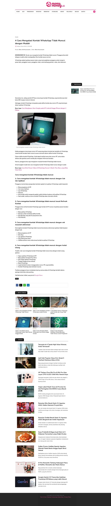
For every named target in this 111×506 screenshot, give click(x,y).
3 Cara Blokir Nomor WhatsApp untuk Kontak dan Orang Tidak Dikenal (58, 312)
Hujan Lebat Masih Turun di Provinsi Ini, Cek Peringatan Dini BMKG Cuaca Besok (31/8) (52, 389)
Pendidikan (30, 11)
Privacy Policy (67, 497)
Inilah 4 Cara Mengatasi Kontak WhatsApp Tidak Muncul (23, 311)
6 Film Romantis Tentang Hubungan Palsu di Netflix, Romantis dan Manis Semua (53, 464)
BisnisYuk (46, 11)
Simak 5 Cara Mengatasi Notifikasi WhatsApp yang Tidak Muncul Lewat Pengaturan (58, 332)
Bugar (77, 11)
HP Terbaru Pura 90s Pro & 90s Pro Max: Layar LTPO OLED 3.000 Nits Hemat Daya (53, 373)
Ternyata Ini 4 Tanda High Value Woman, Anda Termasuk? (52, 345)
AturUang (55, 11)
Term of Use (43, 497)
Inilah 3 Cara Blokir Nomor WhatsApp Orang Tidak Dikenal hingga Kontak (23, 332)
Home (18, 11)
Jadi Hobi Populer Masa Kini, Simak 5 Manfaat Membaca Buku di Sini (51, 359)
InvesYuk (38, 11)
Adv (23, 11)
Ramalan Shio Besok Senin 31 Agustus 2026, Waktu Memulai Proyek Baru (51, 404)
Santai (83, 11)
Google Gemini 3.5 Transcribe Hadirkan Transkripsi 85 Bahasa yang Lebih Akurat (52, 478)
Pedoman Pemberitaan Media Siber (55, 497)
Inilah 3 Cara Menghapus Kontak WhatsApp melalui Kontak (41, 311)
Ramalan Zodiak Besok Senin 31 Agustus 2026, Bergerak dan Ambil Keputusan (52, 419)
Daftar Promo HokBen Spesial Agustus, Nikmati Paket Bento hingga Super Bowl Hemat (52, 448)
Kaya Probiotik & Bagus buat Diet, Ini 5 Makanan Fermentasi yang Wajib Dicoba (52, 433)
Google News (38, 275)
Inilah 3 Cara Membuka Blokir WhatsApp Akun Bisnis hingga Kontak (41, 332)
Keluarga (69, 11)
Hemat (62, 11)
